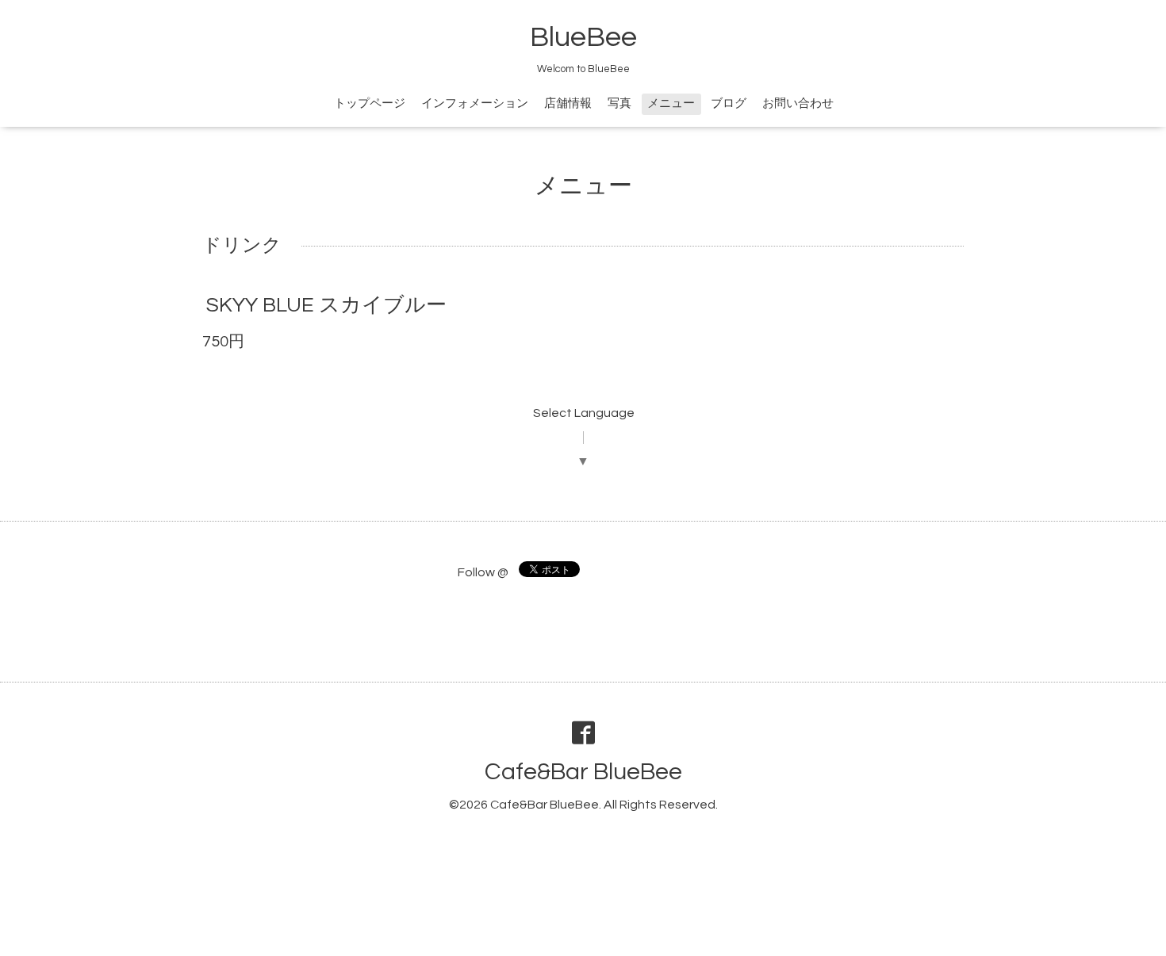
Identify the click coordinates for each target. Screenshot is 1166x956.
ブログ (728, 103)
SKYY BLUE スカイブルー (326, 305)
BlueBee (583, 37)
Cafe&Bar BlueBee (583, 771)
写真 (619, 103)
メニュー (671, 103)
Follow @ (483, 572)
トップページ (369, 103)
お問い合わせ (798, 103)
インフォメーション (474, 103)
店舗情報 (568, 103)
